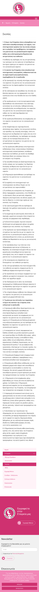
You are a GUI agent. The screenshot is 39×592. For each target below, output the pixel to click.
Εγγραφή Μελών (28, 523)
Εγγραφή (9, 558)
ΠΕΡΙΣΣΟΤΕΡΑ (19, 588)
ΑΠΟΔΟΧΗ (19, 584)
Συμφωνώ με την (13, 553)
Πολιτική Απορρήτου (18, 553)
